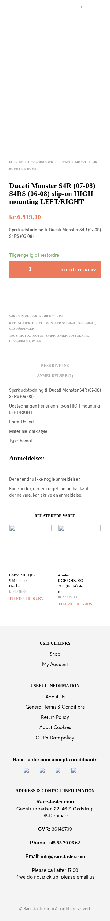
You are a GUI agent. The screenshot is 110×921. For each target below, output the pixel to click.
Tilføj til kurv (26, 598)
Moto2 (25, 335)
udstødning (19, 341)
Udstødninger (40, 162)
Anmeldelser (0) (55, 375)
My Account (55, 664)
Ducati (64, 162)
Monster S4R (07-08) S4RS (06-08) (70, 323)
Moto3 (38, 335)
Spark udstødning (73, 335)
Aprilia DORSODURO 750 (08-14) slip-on (72, 583)
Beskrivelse (55, 365)
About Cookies (55, 727)
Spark (51, 335)
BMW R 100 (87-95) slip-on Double (23, 580)
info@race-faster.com (63, 856)
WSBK (36, 341)
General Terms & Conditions (55, 707)
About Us (55, 697)
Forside (16, 162)
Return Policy (55, 717)
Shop (55, 654)
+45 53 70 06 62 (64, 842)
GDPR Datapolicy (55, 738)
